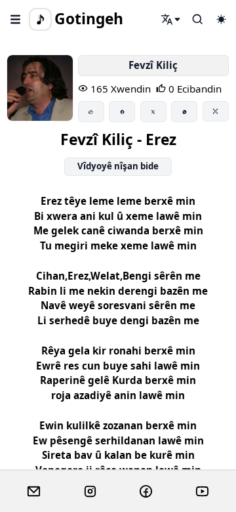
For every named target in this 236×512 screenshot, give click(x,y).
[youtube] (202, 492)
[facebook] (146, 492)
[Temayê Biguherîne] (221, 19)
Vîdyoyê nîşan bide (118, 166)
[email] (34, 492)
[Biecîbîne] (91, 111)
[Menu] (15, 19)
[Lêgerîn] (171, 19)
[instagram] (90, 492)
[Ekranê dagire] (216, 111)
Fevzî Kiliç (153, 65)
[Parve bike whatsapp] (184, 111)
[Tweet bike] (153, 111)
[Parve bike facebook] (122, 111)
